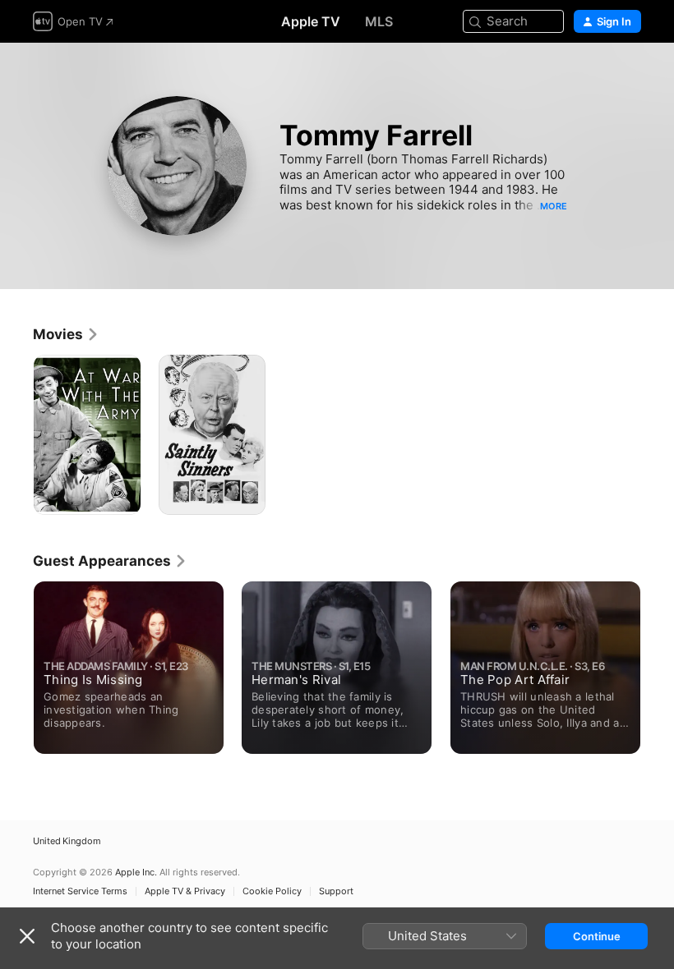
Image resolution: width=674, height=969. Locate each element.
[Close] (27, 936)
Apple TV (310, 21)
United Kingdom (67, 841)
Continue (597, 936)
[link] (66, 334)
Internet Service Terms (80, 891)
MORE (553, 206)
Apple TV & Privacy (185, 891)
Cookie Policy (272, 891)
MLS (379, 21)
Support (336, 891)
